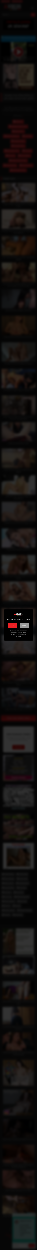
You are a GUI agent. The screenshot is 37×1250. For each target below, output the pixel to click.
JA (13, 625)
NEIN (24, 625)
